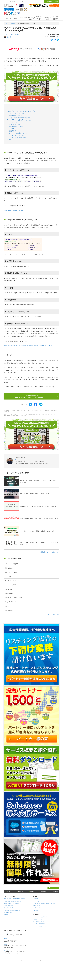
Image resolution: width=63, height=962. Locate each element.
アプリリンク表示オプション (18, 133)
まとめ (9, 140)
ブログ (6, 23)
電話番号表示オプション (16, 126)
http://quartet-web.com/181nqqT (14, 210)
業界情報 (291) (9, 568)
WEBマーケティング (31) (12, 580)
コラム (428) (8, 576)
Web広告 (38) (8, 589)
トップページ (8, 18)
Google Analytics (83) (11, 602)
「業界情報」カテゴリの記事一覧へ (49, 552)
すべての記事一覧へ (53, 614)
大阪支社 (6, 944)
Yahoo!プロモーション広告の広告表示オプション (22, 111)
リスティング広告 (9, 34)
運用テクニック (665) (11, 572)
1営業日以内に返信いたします (31, 397)
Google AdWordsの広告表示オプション (19, 120)
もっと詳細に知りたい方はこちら (21, 118)
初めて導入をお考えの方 (31, 18)
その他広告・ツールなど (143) (13, 597)
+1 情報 (11, 129)
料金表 (15, 18)
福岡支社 (6, 950)
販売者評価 (12, 131)
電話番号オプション (15, 115)
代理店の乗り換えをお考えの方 (39, 18)
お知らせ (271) (9, 610)
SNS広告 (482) (9, 593)
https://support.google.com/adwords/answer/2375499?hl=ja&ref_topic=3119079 (28, 346)
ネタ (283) (8, 606)
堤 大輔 (9, 37)
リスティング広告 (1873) (12, 564)
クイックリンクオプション (17, 113)
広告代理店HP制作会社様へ (47, 18)
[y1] (23, 178)
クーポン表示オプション (16, 135)
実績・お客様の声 (23, 18)
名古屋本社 (6, 933)
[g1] (23, 244)
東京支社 (6, 938)
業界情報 (13, 23)
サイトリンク (13, 122)
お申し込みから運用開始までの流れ (55, 18)
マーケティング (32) (10, 585)
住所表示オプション (15, 124)
